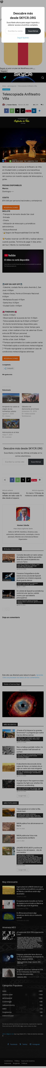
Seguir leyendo (23, 38)
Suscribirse (33, 31)
